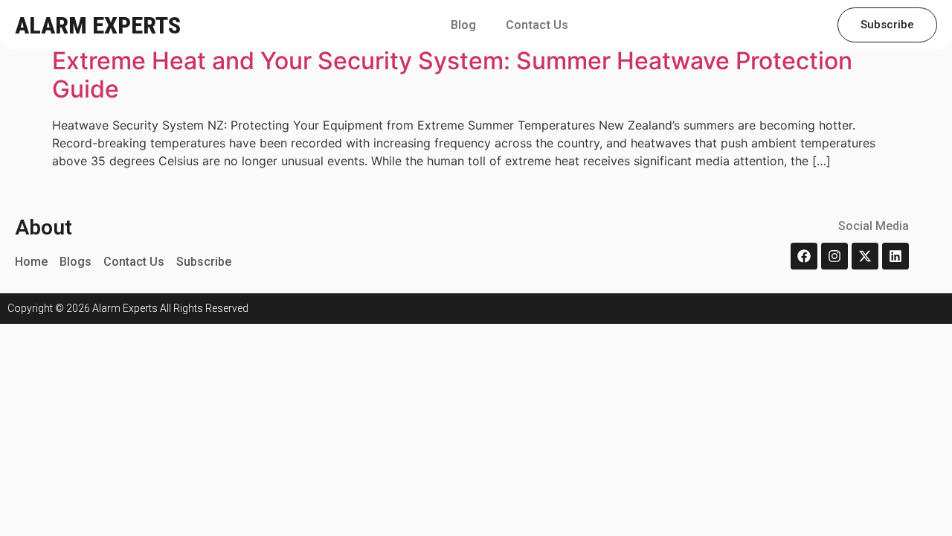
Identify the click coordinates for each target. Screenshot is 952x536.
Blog (463, 25)
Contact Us (537, 25)
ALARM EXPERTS (98, 25)
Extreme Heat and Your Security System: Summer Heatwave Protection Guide (452, 74)
